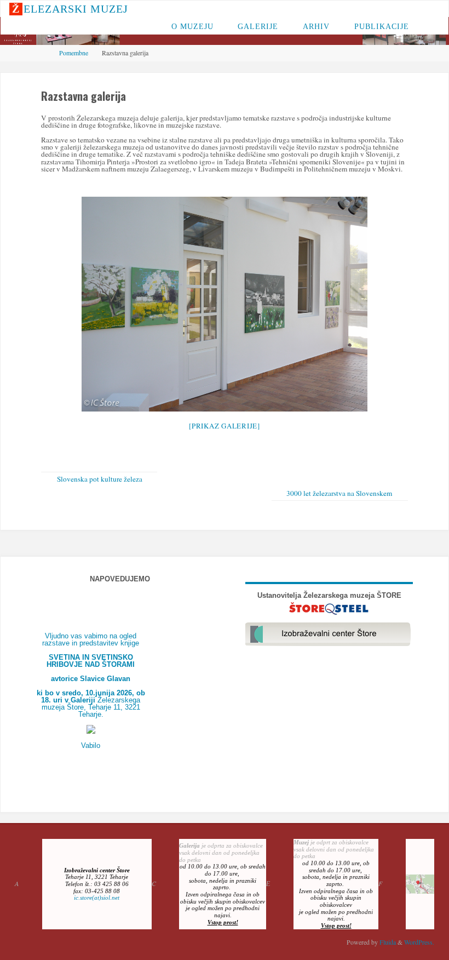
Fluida (387, 942)
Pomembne (73, 52)
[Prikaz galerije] (224, 426)
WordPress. (419, 942)
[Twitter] (416, 9)
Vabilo (90, 745)
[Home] (44, 52)
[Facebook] (402, 9)
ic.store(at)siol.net (96, 898)
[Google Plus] (432, 9)
